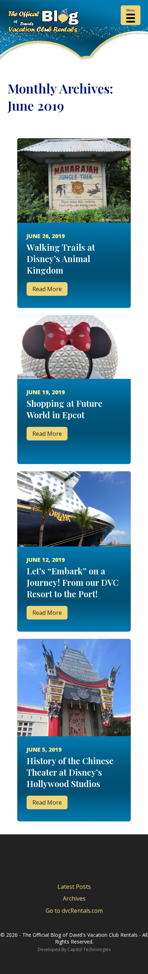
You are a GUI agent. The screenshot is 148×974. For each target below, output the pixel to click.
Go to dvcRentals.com (74, 911)
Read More (47, 289)
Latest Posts (74, 887)
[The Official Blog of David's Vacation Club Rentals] (74, 22)
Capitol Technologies (89, 949)
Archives (74, 898)
